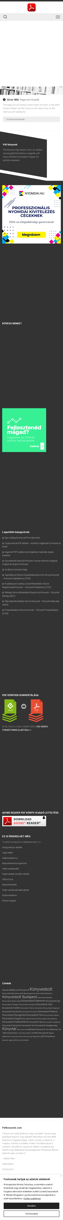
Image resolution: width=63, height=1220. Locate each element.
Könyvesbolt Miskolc (48, 1011)
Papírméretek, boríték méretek (15, 874)
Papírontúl (36, 1036)
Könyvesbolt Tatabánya (51, 1022)
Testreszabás (31, 1214)
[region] (31, 1197)
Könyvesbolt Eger (53, 1001)
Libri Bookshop (51, 1029)
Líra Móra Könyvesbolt (39, 1033)
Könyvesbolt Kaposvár (51, 1008)
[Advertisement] (31, 53)
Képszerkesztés (9, 884)
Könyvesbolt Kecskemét (11, 1012)
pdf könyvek (46, 1036)
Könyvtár (9, 1029)
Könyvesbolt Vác (27, 1026)
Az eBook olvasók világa (16, 569)
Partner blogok (9, 901)
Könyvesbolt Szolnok (29, 1019)
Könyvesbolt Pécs (35, 1015)
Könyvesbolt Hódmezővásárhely (31, 1008)
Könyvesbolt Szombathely (47, 1019)
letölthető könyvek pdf (36, 1029)
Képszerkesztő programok (14, 863)
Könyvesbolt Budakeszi (44, 993)
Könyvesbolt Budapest (19, 997)
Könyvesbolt (41, 989)
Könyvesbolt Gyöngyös (27, 1005)
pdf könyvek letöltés (21, 1040)
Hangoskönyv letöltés (12, 847)
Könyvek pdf (24, 990)
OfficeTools (7, 879)
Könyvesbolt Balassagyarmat (25, 993)
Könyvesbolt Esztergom (10, 1005)
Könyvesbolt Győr (44, 1004)
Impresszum (8, 1169)
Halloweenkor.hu (10, 858)
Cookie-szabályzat (32, 1198)
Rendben (31, 1206)
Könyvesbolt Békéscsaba (11, 1001)
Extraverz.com (30, 842)
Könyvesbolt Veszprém (11, 1025)
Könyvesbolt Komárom (29, 1012)
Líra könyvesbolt (24, 1033)
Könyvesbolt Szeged (11, 1018)
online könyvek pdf (25, 1036)
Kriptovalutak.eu (9, 895)
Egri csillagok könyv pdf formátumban (22, 538)
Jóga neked (7, 852)
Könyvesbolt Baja (8, 993)
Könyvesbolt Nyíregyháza (14, 1015)
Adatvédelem (8, 1164)
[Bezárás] (61, 1175)
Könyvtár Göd (22, 1029)
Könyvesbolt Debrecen (33, 1000)
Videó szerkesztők (10, 869)
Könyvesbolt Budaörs (45, 998)
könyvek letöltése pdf (10, 990)
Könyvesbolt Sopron (51, 1015)
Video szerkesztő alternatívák (15, 890)
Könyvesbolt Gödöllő (10, 1008)
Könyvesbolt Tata (35, 1022)
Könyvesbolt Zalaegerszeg (46, 1025)
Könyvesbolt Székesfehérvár (15, 1022)
